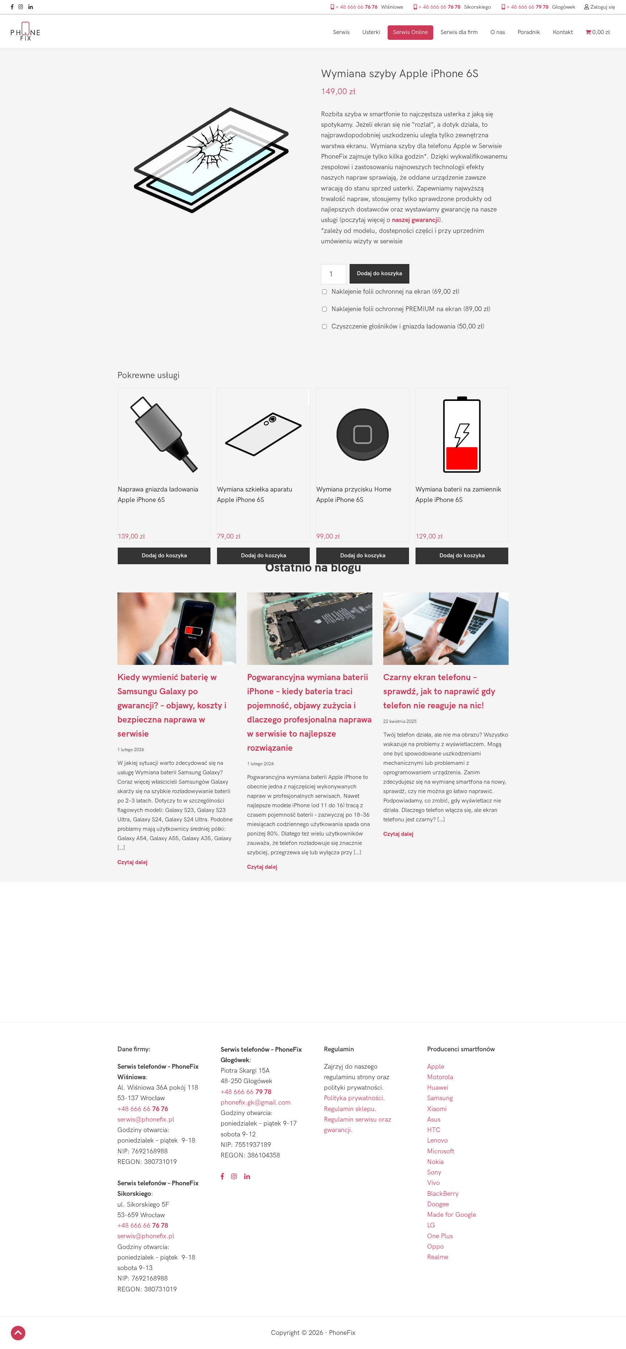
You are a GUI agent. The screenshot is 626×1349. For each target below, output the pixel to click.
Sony (434, 1172)
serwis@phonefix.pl (145, 1119)
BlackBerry (443, 1194)
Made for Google (451, 1215)
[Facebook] (14, 7)
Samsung (440, 1098)
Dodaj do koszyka (379, 273)
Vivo (433, 1183)
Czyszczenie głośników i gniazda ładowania (407, 326)
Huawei (437, 1088)
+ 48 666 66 (355, 7)
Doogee (438, 1204)
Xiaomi (437, 1109)
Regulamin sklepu (349, 1109)
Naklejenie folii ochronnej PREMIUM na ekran (410, 309)
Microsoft (440, 1151)
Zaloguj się (602, 7)
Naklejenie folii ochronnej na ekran (394, 292)
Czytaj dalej (132, 862)
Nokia (435, 1162)
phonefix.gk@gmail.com (256, 1102)
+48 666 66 (142, 1109)
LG (431, 1225)
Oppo (435, 1246)
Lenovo (437, 1140)
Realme (437, 1257)
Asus (434, 1119)
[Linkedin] (32, 7)
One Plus (440, 1236)
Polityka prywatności (353, 1098)
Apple (435, 1067)
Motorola (440, 1077)
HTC (434, 1130)
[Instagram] (22, 7)
